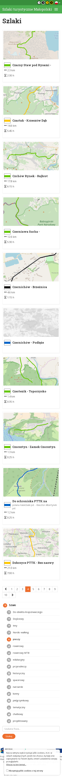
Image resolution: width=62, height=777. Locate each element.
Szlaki (12, 605)
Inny (14, 625)
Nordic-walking (20, 632)
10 (5, 595)
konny (15, 693)
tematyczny (18, 707)
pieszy (16, 639)
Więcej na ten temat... (16, 764)
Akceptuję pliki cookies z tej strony (26, 770)
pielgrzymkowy (20, 700)
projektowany (20, 720)
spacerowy (18, 680)
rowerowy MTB (20, 652)
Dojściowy (18, 618)
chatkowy (17, 714)
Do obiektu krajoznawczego (27, 611)
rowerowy (18, 646)
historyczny (18, 673)
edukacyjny (18, 659)
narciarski (17, 686)
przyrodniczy (19, 666)
